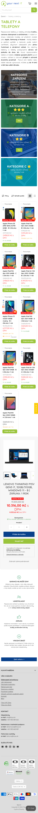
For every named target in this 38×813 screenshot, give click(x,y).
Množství (19, 522)
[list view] (34, 196)
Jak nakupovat (6, 682)
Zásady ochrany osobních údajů (12, 694)
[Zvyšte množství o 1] (27, 527)
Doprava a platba (7, 689)
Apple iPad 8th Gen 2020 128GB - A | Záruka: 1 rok (9, 415)
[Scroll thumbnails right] (32, 476)
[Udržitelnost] (19, 602)
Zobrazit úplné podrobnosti (19, 561)
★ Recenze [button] (36, 408)
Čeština (18, 781)
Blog (2, 698)
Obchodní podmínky (8, 684)
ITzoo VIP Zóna (6, 703)
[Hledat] (34, 10)
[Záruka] (19, 622)
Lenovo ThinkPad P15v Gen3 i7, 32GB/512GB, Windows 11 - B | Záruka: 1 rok (19, 488)
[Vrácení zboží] (19, 641)
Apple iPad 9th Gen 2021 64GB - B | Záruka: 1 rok (9, 369)
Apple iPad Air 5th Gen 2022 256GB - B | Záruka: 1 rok (28, 273)
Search (19, 805)
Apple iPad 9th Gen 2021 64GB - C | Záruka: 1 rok (9, 273)
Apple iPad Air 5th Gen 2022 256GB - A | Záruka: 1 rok (28, 369)
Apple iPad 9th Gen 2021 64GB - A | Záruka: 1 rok (28, 318)
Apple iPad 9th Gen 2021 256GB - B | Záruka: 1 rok (27, 226)
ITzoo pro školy (6, 705)
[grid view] (30, 196)
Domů (3, 16)
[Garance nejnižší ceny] (19, 582)
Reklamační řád (6, 687)
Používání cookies (7, 691)
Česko (18, 786)
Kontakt (4, 696)
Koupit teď (19, 541)
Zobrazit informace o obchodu (15, 554)
